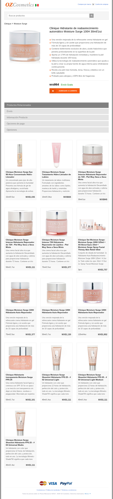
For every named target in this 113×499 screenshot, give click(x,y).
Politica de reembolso (53, 490)
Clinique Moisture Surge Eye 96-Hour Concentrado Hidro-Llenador (19, 174)
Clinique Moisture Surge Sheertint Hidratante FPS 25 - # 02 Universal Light (56, 377)
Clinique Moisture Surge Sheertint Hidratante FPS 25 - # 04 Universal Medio (20, 442)
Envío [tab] (9, 111)
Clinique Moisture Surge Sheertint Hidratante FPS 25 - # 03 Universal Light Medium (92, 377)
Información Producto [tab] (17, 117)
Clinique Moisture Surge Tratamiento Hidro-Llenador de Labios (56, 174)
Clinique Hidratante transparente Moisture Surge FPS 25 (19, 377)
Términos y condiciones (68, 490)
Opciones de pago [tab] (16, 123)
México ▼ (88, 493)
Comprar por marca (84, 4)
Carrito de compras (101, 4)
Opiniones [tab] (12, 130)
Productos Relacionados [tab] (19, 105)
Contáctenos (41, 490)
